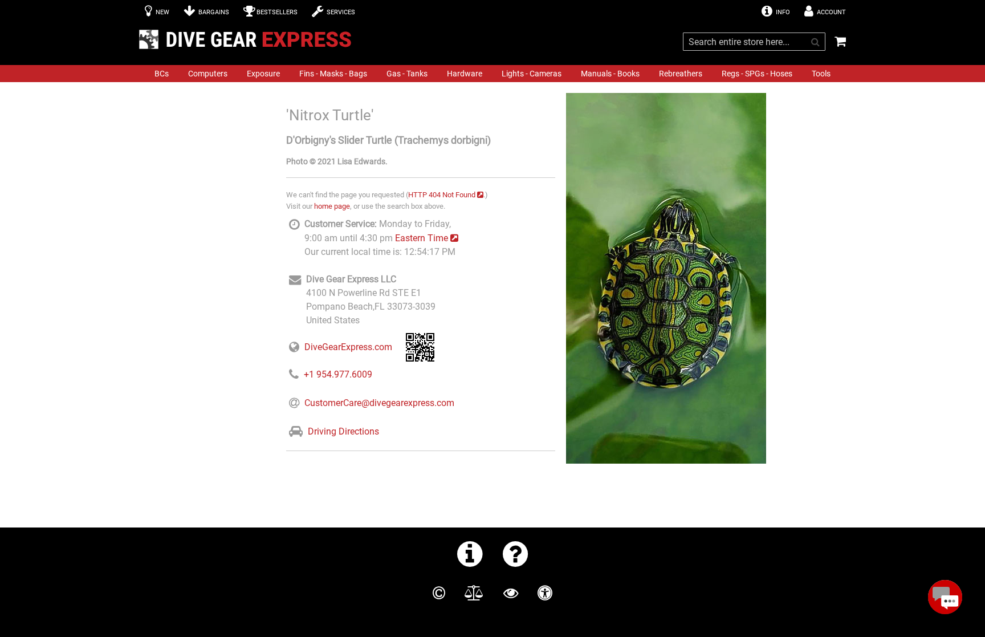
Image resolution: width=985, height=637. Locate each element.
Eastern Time (421, 238)
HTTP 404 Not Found (441, 194)
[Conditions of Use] (474, 593)
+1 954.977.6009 (338, 374)
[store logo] (248, 39)
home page (332, 206)
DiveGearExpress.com (348, 347)
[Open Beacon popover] (945, 597)
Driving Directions (343, 431)
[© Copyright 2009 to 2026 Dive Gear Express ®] (439, 593)
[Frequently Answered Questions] (515, 554)
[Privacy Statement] (510, 593)
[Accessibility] (545, 593)
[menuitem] (162, 73)
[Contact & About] (470, 554)
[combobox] (754, 42)
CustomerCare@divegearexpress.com (379, 402)
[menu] (492, 73)
